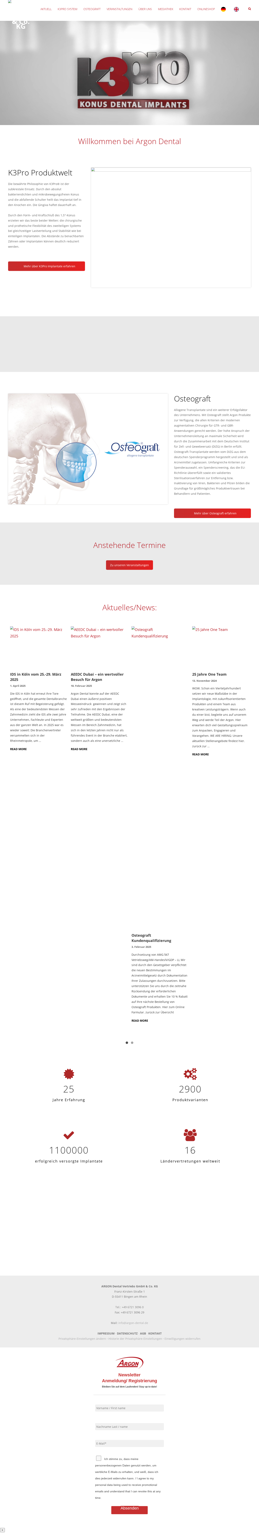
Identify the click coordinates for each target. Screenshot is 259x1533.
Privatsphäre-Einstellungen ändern (82, 1339)
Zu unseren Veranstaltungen (129, 565)
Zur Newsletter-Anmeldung (129, 1235)
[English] (237, 9)
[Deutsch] (224, 9)
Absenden (130, 1508)
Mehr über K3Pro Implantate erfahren (49, 266)
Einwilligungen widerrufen (183, 1339)
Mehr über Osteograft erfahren (215, 513)
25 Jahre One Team (209, 674)
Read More (18, 749)
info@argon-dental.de (133, 1323)
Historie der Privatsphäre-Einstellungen (135, 1339)
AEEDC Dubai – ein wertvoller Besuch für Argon (97, 677)
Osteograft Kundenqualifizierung (151, 938)
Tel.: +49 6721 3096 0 (129, 1307)
